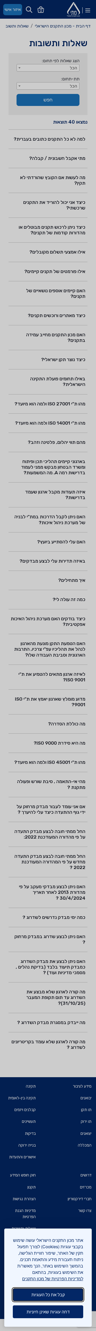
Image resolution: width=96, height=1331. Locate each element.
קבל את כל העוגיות (48, 1294)
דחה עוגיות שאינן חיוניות (48, 1312)
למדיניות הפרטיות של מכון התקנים (52, 1278)
